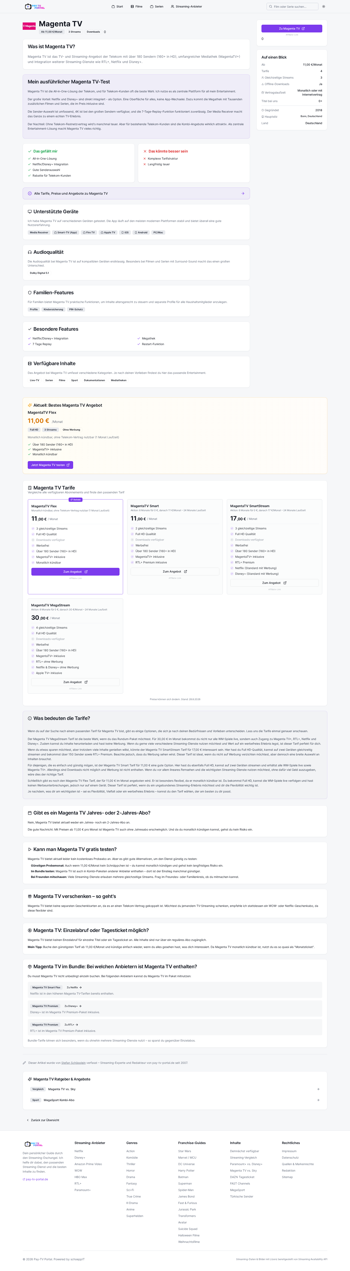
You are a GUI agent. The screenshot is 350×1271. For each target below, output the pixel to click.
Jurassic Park (187, 1209)
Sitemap (287, 1177)
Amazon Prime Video (88, 1164)
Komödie (132, 1157)
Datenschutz (290, 1157)
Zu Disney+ (71, 1006)
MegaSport (237, 1190)
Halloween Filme (189, 1235)
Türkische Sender (241, 1196)
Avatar (182, 1222)
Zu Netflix (72, 987)
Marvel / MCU (187, 1157)
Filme (139, 6)
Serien (159, 6)
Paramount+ (83, 1190)
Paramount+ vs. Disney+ (246, 1164)
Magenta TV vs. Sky (243, 1170)
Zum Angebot (72, 571)
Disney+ (80, 1157)
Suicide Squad (187, 1228)
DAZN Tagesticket (242, 1177)
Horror (130, 1170)
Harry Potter (186, 1170)
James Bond (186, 1196)
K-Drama (132, 1203)
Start (119, 6)
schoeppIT (77, 1259)
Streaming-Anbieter (189, 6)
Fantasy (131, 1183)
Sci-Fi (130, 1190)
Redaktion (288, 1170)
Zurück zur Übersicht (45, 1120)
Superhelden (134, 1216)
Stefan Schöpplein (73, 1062)
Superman (185, 1183)
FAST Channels (240, 1183)
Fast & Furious (187, 1203)
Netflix (79, 1151)
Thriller (130, 1164)
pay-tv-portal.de (37, 1179)
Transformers (187, 1216)
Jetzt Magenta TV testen (48, 465)
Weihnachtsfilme (189, 1241)
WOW (78, 1170)
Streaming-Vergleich (243, 1157)
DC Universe (186, 1164)
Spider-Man (186, 1190)
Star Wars (184, 1151)
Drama (130, 1177)
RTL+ (78, 1183)
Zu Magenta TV (289, 28)
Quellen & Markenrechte (298, 1164)
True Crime (133, 1196)
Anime (130, 1209)
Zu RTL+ (69, 1024)
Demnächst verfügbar (244, 1151)
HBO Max (81, 1177)
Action (130, 1151)
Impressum (289, 1151)
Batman (183, 1177)
